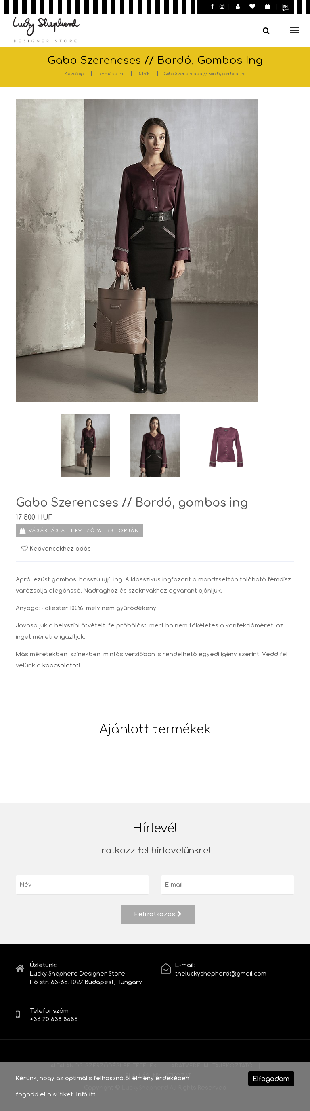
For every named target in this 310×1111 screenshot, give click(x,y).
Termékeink (111, 73)
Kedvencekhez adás (60, 548)
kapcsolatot (60, 665)
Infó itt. (86, 1095)
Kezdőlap (74, 73)
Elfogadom (271, 1078)
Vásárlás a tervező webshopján (84, 530)
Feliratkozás (155, 914)
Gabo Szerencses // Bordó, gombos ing (204, 73)
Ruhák (144, 73)
